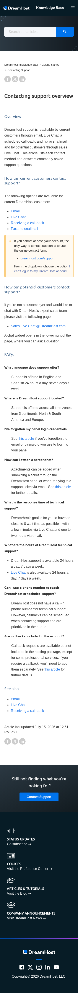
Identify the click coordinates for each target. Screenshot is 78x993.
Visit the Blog (17, 893)
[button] (73, 8)
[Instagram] (39, 967)
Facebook (7, 79)
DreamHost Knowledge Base (21, 64)
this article (26, 438)
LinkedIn (22, 79)
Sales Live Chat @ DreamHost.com (38, 326)
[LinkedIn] (47, 967)
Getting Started (50, 64)
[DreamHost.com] (16, 8)
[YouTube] (56, 967)
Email (15, 211)
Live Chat (18, 217)
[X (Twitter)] (30, 967)
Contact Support (39, 797)
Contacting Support (19, 70)
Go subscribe (17, 844)
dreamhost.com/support (37, 258)
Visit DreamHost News (24, 918)
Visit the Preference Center (27, 869)
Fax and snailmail (24, 229)
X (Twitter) (15, 79)
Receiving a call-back (27, 223)
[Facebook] (21, 967)
